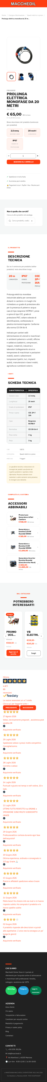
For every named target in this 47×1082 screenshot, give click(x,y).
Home (4, 15)
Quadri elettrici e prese (35, 15)
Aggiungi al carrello (24, 162)
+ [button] (37, 156)
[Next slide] (41, 636)
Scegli (29, 653)
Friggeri (22, 459)
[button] (11, 76)
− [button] (8, 156)
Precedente (11, 708)
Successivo (28, 708)
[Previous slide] (5, 636)
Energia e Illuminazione (16, 15)
